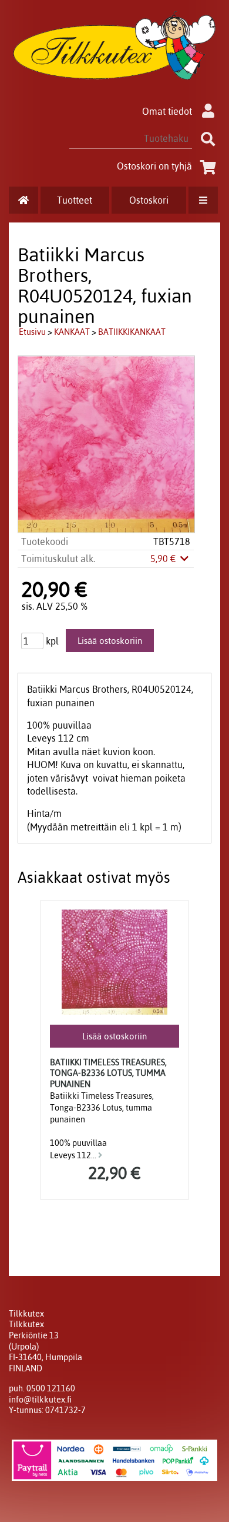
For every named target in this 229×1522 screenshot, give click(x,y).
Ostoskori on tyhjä (154, 166)
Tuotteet (74, 200)
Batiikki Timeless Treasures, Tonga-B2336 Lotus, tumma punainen (108, 1073)
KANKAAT (72, 332)
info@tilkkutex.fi (40, 1399)
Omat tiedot (167, 111)
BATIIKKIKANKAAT (132, 332)
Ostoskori (149, 200)
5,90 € (164, 558)
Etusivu (32, 332)
